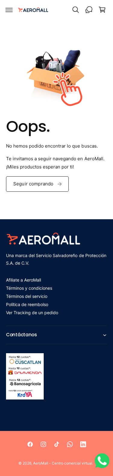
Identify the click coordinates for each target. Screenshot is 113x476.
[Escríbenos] (89, 9)
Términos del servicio (26, 296)
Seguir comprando (33, 184)
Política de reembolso (27, 304)
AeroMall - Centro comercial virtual (63, 463)
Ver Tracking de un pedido (32, 312)
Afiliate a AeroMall (23, 279)
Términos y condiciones (29, 288)
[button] (9, 9)
